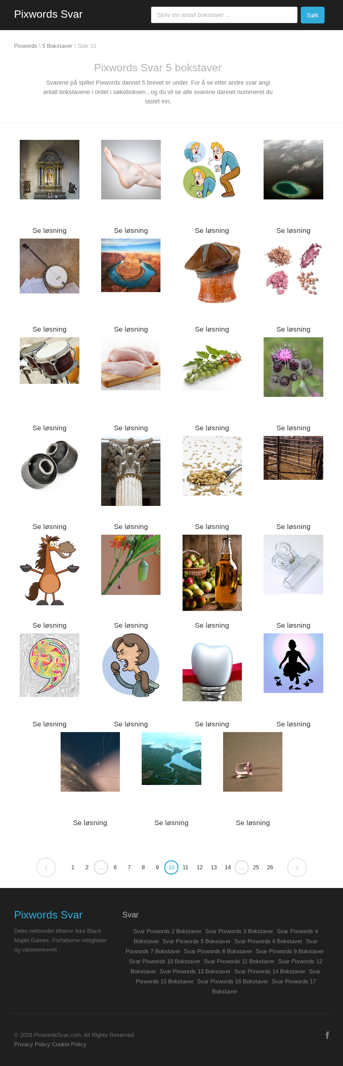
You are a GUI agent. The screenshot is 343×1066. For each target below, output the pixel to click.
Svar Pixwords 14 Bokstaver (269, 971)
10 (171, 867)
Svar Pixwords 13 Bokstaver (195, 971)
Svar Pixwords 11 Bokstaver (239, 961)
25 (256, 867)
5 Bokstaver (57, 46)
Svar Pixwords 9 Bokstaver (290, 951)
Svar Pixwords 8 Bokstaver (218, 951)
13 (214, 867)
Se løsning (49, 230)
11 (185, 867)
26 (270, 867)
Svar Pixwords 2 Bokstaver (167, 931)
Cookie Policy (69, 1044)
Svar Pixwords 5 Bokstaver (196, 941)
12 (200, 867)
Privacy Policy (32, 1044)
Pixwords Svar (48, 14)
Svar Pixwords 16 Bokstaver (232, 981)
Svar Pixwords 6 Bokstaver (268, 941)
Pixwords (25, 46)
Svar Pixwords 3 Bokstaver (239, 931)
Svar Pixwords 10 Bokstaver (164, 961)
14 (228, 867)
